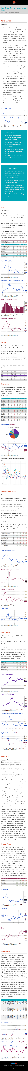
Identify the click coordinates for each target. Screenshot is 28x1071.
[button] (2, 3)
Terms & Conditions (14, 1066)
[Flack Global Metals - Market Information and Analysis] (14, 2)
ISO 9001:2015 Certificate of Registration (17, 1065)
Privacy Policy (6, 1065)
